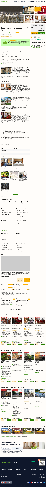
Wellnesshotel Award (19, 472)
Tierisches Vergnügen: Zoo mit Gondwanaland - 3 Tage (28, 361)
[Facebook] (16, 462)
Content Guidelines (41, 474)
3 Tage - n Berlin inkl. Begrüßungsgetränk (15, 398)
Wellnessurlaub (3, 3)
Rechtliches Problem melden (25, 311)
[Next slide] (44, 426)
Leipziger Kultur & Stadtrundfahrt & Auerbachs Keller (4, 326)
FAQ (1, 474)
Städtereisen (14, 3)
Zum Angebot (9, 344)
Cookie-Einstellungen (4, 476)
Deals (39, 3)
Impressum (40, 472)
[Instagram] (14, 462)
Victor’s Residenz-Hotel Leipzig (8, 32)
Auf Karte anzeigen (9, 34)
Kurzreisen (2, 436)
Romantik (19, 3)
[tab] (22, 434)
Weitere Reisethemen (33, 3)
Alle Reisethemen (18, 474)
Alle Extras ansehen (15, 193)
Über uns (32, 472)
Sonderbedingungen (36, 47)
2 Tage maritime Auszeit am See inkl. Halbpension (39, 361)
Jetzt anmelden (17, 448)
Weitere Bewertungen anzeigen (15, 309)
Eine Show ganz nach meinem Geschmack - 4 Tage (38, 326)
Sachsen (11, 436)
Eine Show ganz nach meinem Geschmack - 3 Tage (16, 326)
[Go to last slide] (43, 426)
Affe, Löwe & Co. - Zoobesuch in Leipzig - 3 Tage (5, 361)
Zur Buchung (42, 33)
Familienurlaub (25, 3)
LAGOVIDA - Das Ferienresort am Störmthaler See (39, 364)
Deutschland (7, 436)
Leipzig (15, 436)
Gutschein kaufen (32, 1)
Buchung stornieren (3, 472)
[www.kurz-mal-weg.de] (4, 1)
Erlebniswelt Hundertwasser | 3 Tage (5, 398)
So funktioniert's (33, 474)
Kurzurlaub (8, 3)
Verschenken (35, 33)
